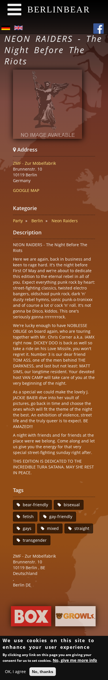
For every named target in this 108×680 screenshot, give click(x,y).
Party (18, 220)
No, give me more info (75, 660)
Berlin (37, 220)
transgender (35, 540)
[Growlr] (75, 618)
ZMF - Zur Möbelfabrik (34, 163)
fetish (28, 516)
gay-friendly (60, 516)
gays (27, 528)
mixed (53, 528)
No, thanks (42, 671)
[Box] (31, 618)
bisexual (72, 504)
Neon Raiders (65, 220)
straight (81, 528)
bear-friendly (35, 504)
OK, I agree (15, 671)
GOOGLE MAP (26, 190)
